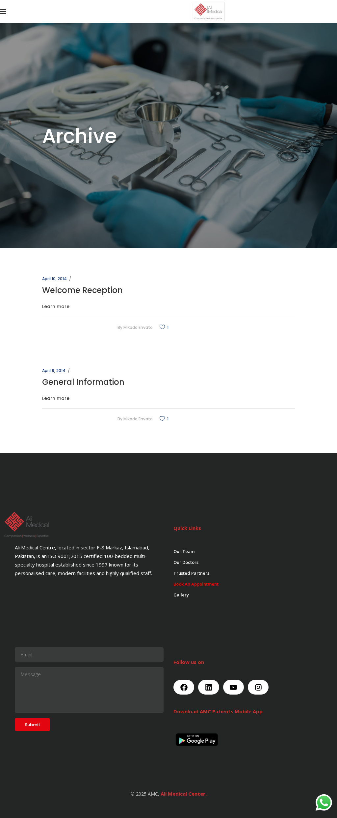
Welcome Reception (82, 290)
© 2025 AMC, (145, 794)
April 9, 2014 (53, 370)
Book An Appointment (196, 584)
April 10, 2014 (54, 278)
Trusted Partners (191, 573)
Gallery (181, 595)
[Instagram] (258, 687)
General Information (83, 382)
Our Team (183, 551)
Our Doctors (185, 562)
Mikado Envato (138, 327)
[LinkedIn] (208, 687)
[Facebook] (184, 687)
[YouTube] (233, 687)
